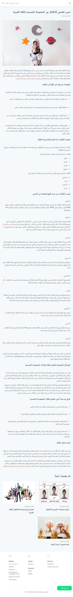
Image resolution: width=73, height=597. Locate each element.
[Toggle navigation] (70, 3)
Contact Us (51, 564)
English (30, 573)
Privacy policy (13, 579)
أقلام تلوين (31, 385)
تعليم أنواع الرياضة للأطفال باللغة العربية (21, 511)
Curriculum (12, 569)
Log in (10, 564)
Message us (65, 588)
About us (31, 564)
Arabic (30, 571)
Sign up (16, 564)
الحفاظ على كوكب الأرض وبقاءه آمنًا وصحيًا (28, 78)
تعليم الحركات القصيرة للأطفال (57, 509)
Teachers (11, 566)
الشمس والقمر (35, 70)
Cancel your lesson (14, 576)
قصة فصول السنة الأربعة (60, 544)
